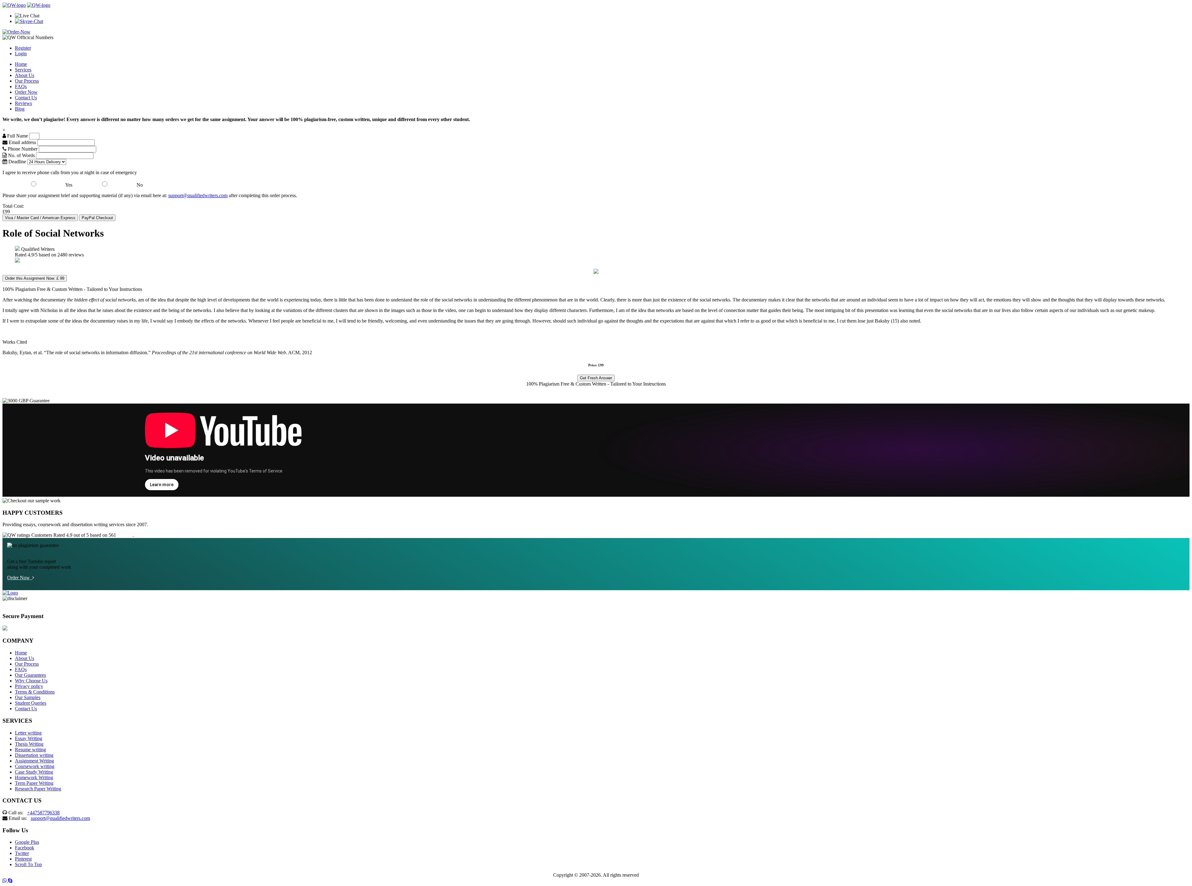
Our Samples (27, 697)
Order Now (26, 92)
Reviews (23, 103)
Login (21, 53)
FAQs (21, 86)
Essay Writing (28, 738)
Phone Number (23, 148)
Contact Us (26, 97)
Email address (21, 142)
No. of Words (21, 155)
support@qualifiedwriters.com (198, 195)
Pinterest (23, 858)
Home (21, 64)
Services (23, 69)
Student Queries (30, 703)
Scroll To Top (28, 864)
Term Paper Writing (34, 783)
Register (23, 48)
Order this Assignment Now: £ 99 (34, 278)
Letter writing (28, 732)
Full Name (17, 135)
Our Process (27, 81)
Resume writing (30, 749)
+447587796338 (43, 812)
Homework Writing (34, 777)
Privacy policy (29, 686)
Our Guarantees (30, 675)
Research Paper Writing (38, 788)
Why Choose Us (31, 680)
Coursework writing (34, 766)
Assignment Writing (34, 760)
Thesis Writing (29, 744)
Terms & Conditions (35, 691)
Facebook (24, 847)
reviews (125, 535)
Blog (20, 108)
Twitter (22, 853)
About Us (24, 75)
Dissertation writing (34, 755)
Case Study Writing (34, 772)
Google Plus (27, 842)
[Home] (14, 5)
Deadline (16, 161)
